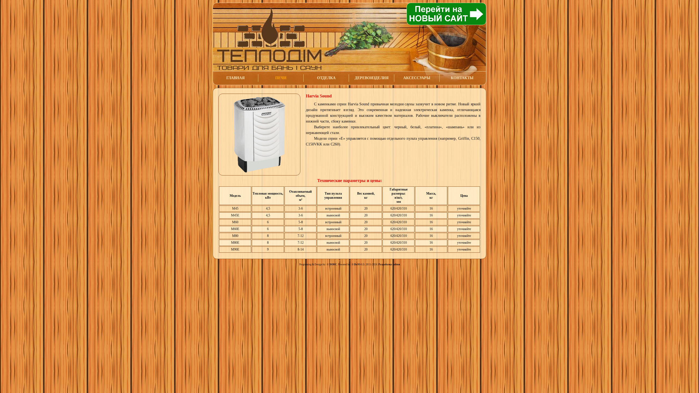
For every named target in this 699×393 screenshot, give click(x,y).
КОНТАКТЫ (462, 78)
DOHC (333, 264)
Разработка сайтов (389, 264)
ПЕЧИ (280, 78)
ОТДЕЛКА (326, 78)
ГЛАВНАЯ (235, 78)
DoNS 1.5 (359, 264)
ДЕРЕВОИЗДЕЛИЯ (372, 78)
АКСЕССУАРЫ (416, 78)
